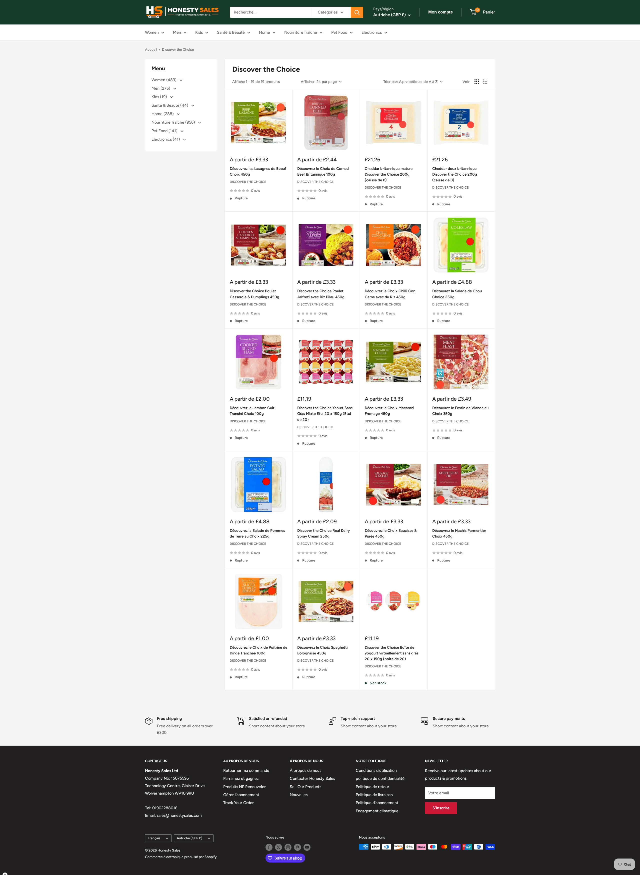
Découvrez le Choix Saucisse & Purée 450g (391, 533)
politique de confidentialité (380, 778)
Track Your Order (238, 802)
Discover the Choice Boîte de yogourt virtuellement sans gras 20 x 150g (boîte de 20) (391, 653)
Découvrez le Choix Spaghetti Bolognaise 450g (322, 650)
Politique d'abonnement (377, 802)
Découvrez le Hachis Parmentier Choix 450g (459, 533)
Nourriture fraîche (300, 32)
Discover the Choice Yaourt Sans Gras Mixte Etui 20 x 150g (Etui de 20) (324, 414)
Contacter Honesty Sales (312, 778)
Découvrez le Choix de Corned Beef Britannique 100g (323, 171)
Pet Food (339, 32)
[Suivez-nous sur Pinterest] (297, 847)
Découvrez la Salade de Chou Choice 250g (457, 294)
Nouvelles (299, 794)
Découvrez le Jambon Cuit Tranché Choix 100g (252, 411)
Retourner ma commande (246, 770)
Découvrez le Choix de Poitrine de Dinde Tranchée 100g (258, 650)
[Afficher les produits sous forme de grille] (476, 81)
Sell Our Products (305, 786)
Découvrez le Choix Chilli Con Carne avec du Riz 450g (390, 294)
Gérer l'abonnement (241, 794)
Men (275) (161, 88)
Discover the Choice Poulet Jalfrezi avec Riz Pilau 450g (320, 294)
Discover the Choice (178, 49)
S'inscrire (441, 808)
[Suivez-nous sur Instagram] (288, 847)
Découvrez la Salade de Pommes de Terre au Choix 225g (257, 533)
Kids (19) (160, 96)
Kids (199, 32)
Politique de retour (372, 786)
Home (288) (163, 113)
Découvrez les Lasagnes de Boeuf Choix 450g (258, 171)
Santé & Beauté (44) (170, 105)
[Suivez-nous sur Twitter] (278, 847)
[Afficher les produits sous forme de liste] (485, 81)
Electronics (372, 32)
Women (152, 32)
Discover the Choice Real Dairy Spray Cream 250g (323, 533)
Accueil (151, 49)
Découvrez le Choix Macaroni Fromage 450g (389, 411)
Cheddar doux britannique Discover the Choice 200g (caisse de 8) (454, 174)
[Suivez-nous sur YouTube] (307, 847)
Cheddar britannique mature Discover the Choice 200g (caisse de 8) (388, 174)
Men (177, 32)
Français (154, 838)
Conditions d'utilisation (376, 770)
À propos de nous (305, 770)
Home (264, 32)
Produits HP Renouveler (244, 786)
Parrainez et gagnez (241, 778)
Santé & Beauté (231, 32)
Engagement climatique (377, 811)
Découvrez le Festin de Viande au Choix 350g (460, 411)
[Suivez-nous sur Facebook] (269, 847)
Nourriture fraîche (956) (174, 122)
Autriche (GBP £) (189, 838)
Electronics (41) (166, 139)
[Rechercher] (357, 12)
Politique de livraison (374, 794)
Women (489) (165, 79)
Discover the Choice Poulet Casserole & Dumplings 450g (254, 294)
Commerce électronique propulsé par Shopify (181, 857)
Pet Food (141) (165, 130)
